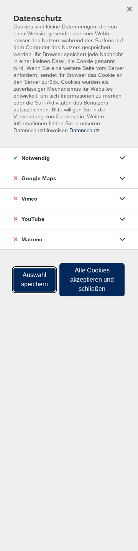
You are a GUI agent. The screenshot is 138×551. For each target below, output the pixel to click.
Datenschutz (84, 130)
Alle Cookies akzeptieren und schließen (92, 279)
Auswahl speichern (34, 279)
